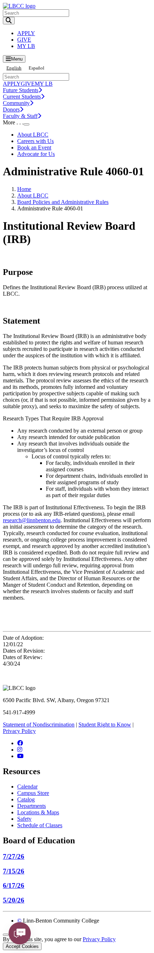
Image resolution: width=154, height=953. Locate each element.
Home (24, 189)
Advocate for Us (36, 154)
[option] (36, 68)
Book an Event (34, 147)
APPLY (26, 33)
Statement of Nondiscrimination (38, 724)
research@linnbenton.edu (32, 520)
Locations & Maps (38, 812)
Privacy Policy (19, 731)
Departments (31, 806)
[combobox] (14, 68)
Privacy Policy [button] (99, 939)
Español (36, 68)
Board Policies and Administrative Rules (63, 202)
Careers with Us (35, 141)
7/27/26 (13, 856)
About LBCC (32, 135)
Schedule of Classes (39, 825)
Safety (24, 819)
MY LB (26, 46)
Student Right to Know (104, 724)
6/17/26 (13, 885)
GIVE (24, 40)
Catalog (26, 799)
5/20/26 (13, 900)
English (13, 68)
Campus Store (33, 793)
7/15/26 (13, 871)
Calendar (27, 786)
